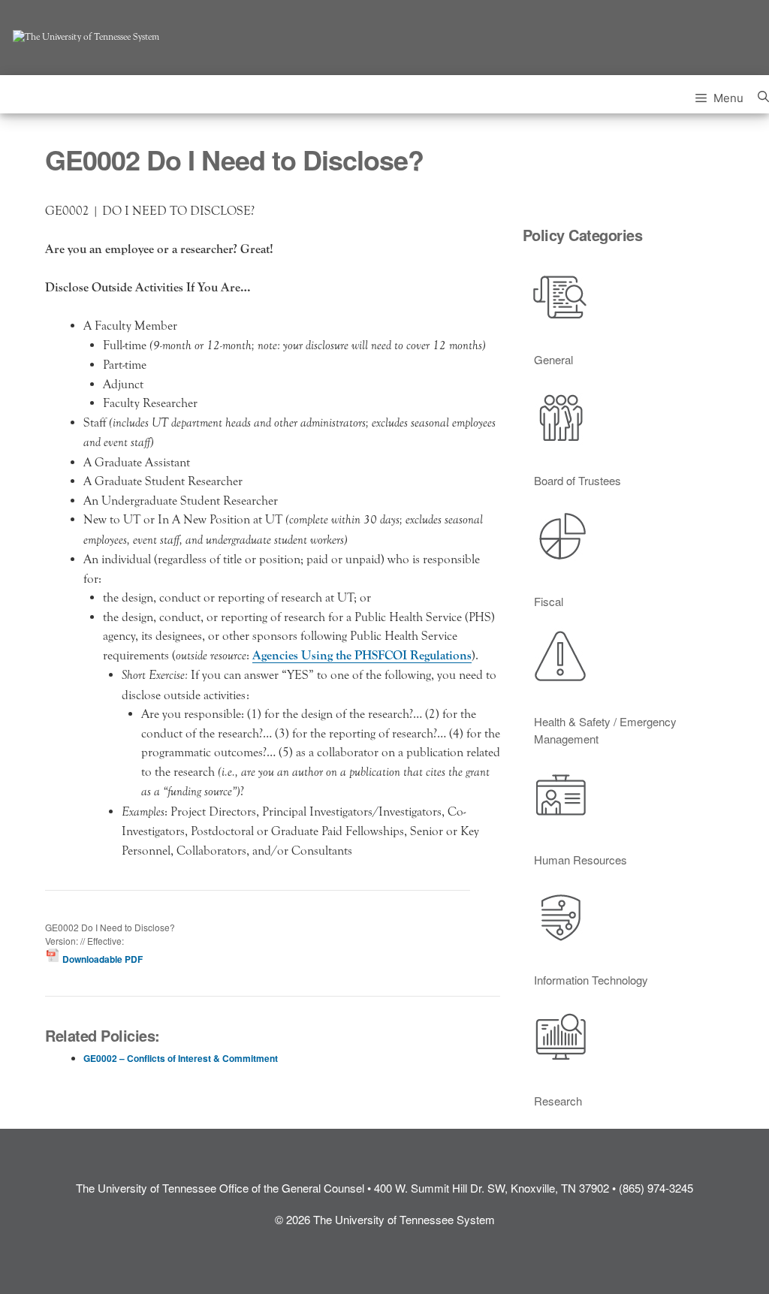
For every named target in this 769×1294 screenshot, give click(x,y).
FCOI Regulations (425, 655)
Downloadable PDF (101, 959)
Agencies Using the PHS (315, 655)
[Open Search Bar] (763, 94)
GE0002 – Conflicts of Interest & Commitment (180, 1058)
